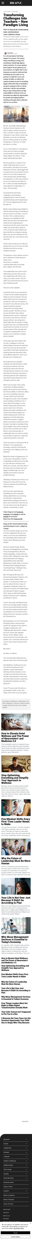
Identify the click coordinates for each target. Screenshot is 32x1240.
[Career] (26, 1038)
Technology (7, 1063)
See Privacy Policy (19, 1228)
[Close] (29, 1224)
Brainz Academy (9, 1089)
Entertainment (9, 1072)
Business (7, 1033)
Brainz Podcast (9, 1093)
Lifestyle (6, 1050)
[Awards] (26, 1085)
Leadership (7, 1042)
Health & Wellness (10, 1055)
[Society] (26, 1068)
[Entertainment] (26, 1072)
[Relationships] (26, 1059)
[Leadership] (26, 1042)
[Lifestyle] (26, 1050)
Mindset (6, 1046)
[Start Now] (16, 740)
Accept (15, 1233)
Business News (9, 1076)
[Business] (26, 1033)
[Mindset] (26, 1046)
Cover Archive (8, 1098)
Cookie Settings (15, 1237)
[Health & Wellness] (26, 1055)
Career (6, 1037)
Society (6, 1068)
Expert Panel (8, 1080)
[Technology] (26, 1063)
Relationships (8, 1059)
